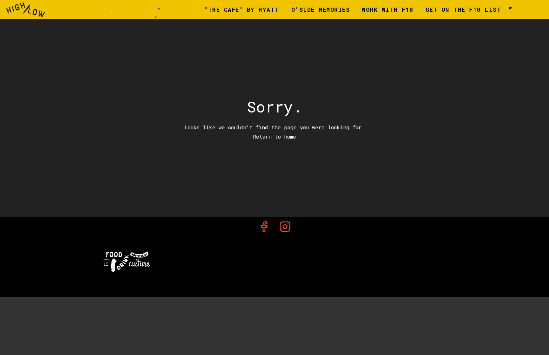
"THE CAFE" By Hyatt (241, 9)
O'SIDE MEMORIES (320, 9)
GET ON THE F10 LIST (463, 9)
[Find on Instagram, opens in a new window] (285, 228)
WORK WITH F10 (388, 9)
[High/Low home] (33, 9)
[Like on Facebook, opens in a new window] (264, 228)
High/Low (274, 260)
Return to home (274, 136)
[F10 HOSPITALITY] (126, 261)
